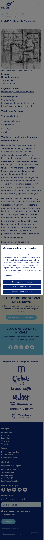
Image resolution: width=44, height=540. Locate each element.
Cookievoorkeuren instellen (22, 291)
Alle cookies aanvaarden (22, 282)
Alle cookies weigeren (22, 286)
